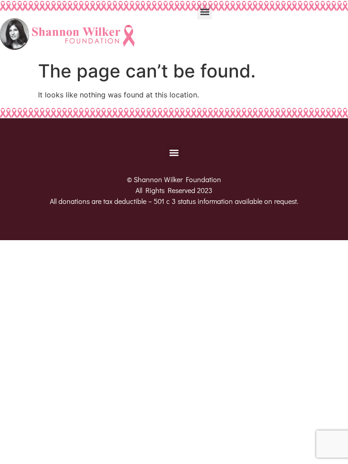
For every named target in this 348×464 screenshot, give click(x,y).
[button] (204, 12)
